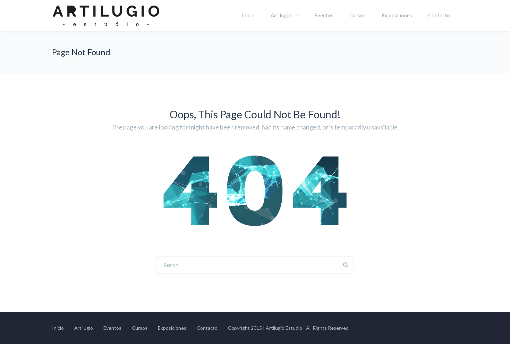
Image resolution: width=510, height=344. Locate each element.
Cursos (357, 15)
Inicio (248, 15)
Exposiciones (397, 15)
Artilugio (281, 15)
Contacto (439, 15)
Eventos (323, 15)
